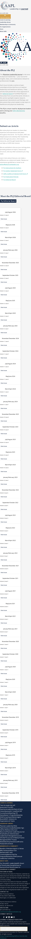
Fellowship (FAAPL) (12, 856)
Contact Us (16, 867)
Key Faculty (10, 865)
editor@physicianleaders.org (9, 164)
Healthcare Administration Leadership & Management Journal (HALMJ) (11, 836)
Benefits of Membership (7, 848)
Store (1, 29)
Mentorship (10, 854)
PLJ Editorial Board (9, 180)
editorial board (8, 94)
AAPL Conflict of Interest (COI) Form (14, 174)
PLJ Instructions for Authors (12, 168)
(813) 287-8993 (4, 909)
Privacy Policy (3, 936)
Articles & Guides (9, 828)
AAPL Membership (19, 111)
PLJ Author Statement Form (12, 171)
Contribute (9, 844)
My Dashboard (5, 850)
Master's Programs (10, 815)
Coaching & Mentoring (12, 817)
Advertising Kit (12, 936)
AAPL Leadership (11, 863)
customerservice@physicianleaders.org (10, 912)
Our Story (3, 863)
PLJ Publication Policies (10, 177)
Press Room (9, 867)
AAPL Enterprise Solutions (14, 929)
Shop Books (10, 842)
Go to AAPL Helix (4, 13)
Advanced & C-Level (10, 811)
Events (7, 813)
